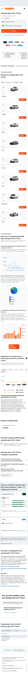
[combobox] (8, 16)
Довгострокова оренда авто (10, 612)
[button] (2, 8)
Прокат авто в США (18, 649)
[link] (14, 346)
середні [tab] (11, 369)
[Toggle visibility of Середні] (12, 301)
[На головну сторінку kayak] (9, 8)
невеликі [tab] (4, 369)
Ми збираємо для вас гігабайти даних (12, 668)
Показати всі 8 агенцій (6, 543)
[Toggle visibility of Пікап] (11, 305)
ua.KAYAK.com (6, 649)
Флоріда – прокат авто (7, 650)
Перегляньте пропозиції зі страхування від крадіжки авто (14, 569)
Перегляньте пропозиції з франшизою (10, 586)
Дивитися (22, 99)
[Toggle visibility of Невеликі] (12, 299)
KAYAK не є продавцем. (8, 665)
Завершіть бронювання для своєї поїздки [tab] (13, 602)
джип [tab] (21, 369)
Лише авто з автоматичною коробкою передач (13, 35)
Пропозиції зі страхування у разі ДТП (10, 566)
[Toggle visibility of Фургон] (11, 303)
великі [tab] (16, 369)
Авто (12, 649)
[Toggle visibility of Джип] (11, 297)
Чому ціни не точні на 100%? (9, 671)
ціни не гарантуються (8, 661)
